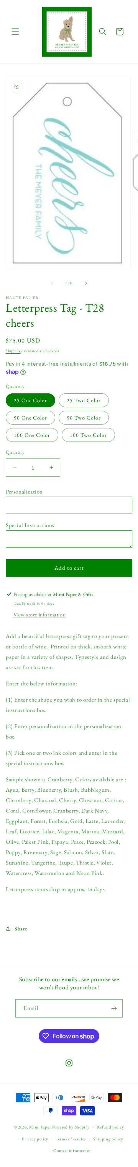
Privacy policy (35, 1139)
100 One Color (32, 435)
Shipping (13, 350)
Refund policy (110, 1127)
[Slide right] (85, 283)
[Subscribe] (113, 1008)
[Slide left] (52, 283)
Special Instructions (30, 525)
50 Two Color (84, 417)
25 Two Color (84, 400)
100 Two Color (88, 435)
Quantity (15, 452)
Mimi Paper (40, 1127)
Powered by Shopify (71, 1127)
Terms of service (71, 1139)
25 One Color (30, 400)
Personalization (24, 491)
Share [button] (21, 928)
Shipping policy (108, 1139)
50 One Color (30, 417)
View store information (39, 614)
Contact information (72, 1150)
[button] (15, 31)
